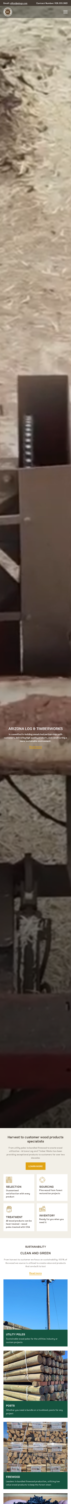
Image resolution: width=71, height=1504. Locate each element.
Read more (35, 747)
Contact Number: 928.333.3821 (52, 3)
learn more (35, 1166)
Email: (15, 3)
